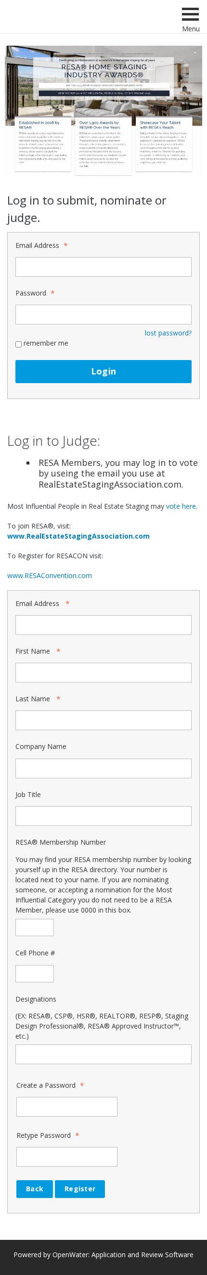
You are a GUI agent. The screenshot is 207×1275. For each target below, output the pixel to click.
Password (30, 292)
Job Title (28, 794)
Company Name (40, 746)
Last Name (32, 698)
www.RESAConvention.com (50, 575)
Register (80, 1188)
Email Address (37, 245)
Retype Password (43, 1135)
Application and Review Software (142, 1254)
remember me (46, 343)
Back (34, 1188)
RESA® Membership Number (60, 842)
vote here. (181, 506)
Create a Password (46, 1085)
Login (103, 371)
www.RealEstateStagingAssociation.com (78, 536)
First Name (32, 651)
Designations (35, 999)
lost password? (168, 332)
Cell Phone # (35, 952)
